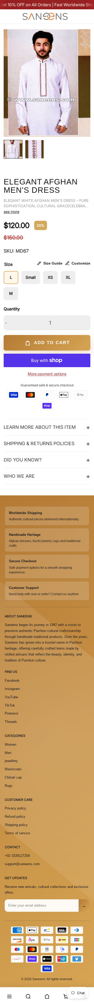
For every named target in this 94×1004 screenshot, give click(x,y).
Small (31, 277)
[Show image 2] (34, 149)
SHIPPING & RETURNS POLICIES (39, 443)
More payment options (47, 374)
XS (50, 277)
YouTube (11, 697)
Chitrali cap (13, 777)
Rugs (9, 786)
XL (68, 277)
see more (11, 211)
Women (10, 744)
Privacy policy (15, 808)
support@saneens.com (22, 864)
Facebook (12, 680)
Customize (81, 263)
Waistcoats (13, 769)
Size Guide (52, 263)
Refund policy (15, 816)
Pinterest (11, 713)
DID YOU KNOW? (23, 459)
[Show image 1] (13, 149)
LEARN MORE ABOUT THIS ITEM (40, 427)
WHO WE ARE (19, 476)
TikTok (10, 705)
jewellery (11, 761)
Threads (11, 722)
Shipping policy (16, 825)
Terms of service (17, 833)
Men (8, 753)
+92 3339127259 (17, 856)
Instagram (12, 689)
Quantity (12, 308)
